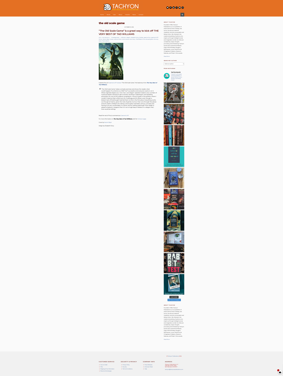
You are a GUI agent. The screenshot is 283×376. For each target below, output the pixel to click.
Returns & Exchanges (106, 371)
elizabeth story (135, 37)
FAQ (101, 367)
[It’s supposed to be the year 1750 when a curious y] (174, 284)
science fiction (118, 39)
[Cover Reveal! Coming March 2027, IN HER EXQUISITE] (174, 220)
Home (102, 14)
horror (100, 39)
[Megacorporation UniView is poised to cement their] (174, 156)
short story (132, 39)
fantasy (141, 37)
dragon (128, 37)
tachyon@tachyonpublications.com (174, 369)
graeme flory (147, 37)
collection (123, 37)
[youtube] (173, 7)
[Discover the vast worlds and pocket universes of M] (174, 93)
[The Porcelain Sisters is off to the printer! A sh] (174, 242)
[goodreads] (176, 7)
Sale (114, 14)
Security (124, 367)
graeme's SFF (154, 37)
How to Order (103, 364)
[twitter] (167, 7)
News (134, 14)
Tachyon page (142, 119)
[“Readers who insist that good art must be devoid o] (174, 263)
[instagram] (183, 7)
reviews (119, 82)
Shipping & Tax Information (107, 369)
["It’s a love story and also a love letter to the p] (174, 199)
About (120, 14)
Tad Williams (139, 39)
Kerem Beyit (106, 39)
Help (146, 369)
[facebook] (170, 7)
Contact (141, 14)
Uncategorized (115, 37)
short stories (125, 39)
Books (108, 14)
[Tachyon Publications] (121, 11)
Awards (127, 14)
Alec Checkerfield (104, 37)
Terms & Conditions (127, 369)
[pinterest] (179, 7)
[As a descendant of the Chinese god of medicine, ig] (174, 178)
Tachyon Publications (173, 356)
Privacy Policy (126, 364)
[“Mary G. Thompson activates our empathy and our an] (174, 114)
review (112, 39)
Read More (167, 56)
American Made (149, 367)
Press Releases (148, 364)
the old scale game (148, 39)
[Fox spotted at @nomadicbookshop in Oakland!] (174, 135)
